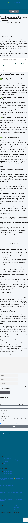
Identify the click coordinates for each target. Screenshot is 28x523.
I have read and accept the (10, 424)
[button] (14, 9)
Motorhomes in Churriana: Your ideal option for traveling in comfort (14, 64)
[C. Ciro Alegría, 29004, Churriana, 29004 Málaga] (2, 496)
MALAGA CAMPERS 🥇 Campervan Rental (11, 478)
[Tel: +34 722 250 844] (2, 482)
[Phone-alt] (5, 518)
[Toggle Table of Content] (24, 60)
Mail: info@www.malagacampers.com (11, 492)
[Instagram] (13, 518)
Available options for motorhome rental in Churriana (12, 67)
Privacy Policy (16, 424)
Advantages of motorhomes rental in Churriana (11, 62)
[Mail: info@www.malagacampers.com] (2, 489)
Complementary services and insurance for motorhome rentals (13, 69)
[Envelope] (2, 518)
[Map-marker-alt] (9, 518)
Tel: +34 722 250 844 (6, 485)
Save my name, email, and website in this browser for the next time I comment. (14, 387)
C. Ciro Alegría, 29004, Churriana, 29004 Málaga (12, 500)
